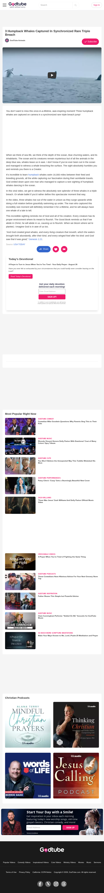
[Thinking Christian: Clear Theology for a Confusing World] (76, 725)
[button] (52, 75)
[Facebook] (40, 884)
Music (88, 862)
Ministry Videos (70, 862)
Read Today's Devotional (21, 276)
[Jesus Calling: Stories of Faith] (76, 775)
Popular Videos (9, 862)
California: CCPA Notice (42, 872)
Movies (81, 862)
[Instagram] (56, 884)
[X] (48, 884)
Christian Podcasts (17, 697)
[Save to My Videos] (56, 249)
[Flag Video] (64, 249)
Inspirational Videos (41, 862)
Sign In (96, 5)
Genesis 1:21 (35, 239)
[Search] (76, 5)
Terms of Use (11, 872)
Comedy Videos (24, 862)
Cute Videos (56, 862)
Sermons (97, 862)
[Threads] (64, 884)
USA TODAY (19, 244)
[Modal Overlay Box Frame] (52, 294)
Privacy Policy (24, 872)
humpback (33, 174)
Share (45, 249)
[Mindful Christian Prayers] (28, 725)
